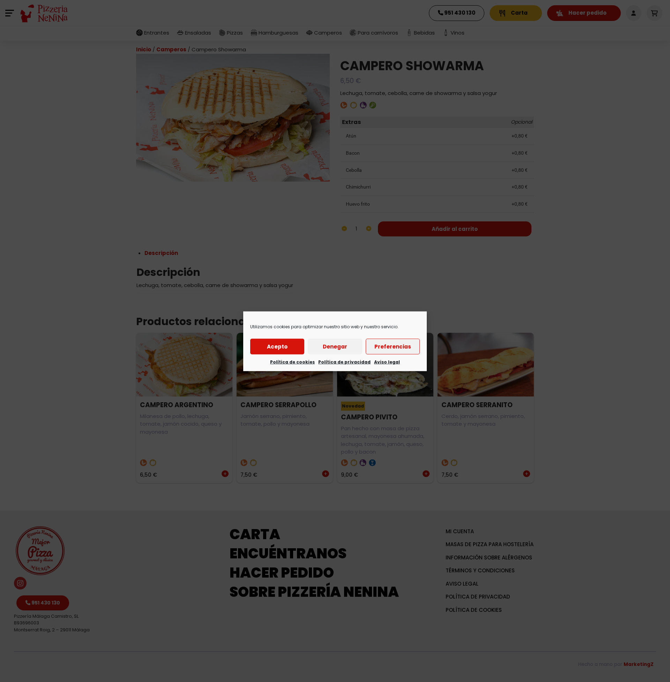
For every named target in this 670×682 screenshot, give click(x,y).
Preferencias (392, 346)
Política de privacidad (344, 362)
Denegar (335, 346)
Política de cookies (292, 362)
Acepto (277, 346)
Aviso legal (387, 362)
